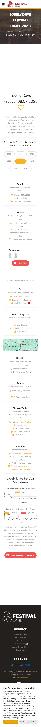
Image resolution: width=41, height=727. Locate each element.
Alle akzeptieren (11, 722)
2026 (26, 168)
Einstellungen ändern (28, 722)
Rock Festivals (26, 422)
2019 (9, 154)
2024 (32, 161)
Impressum (20, 650)
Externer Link (26, 454)
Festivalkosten (20, 638)
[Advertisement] (20, 65)
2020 (21, 154)
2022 (9, 161)
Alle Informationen (20, 678)
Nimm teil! (22, 263)
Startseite (9, 32)
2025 (15, 168)
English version (19, 644)
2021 (32, 154)
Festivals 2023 (25, 32)
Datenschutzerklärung (20, 647)
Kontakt (20, 641)
